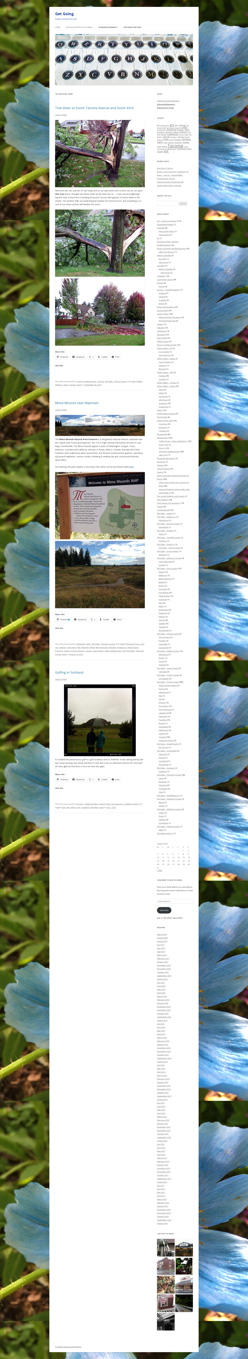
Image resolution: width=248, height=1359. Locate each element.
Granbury (161, 132)
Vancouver (163, 262)
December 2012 (163, 1127)
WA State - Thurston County (103, 644)
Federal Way (164, 596)
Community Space (165, 279)
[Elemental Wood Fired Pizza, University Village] (166, 1285)
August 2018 (162, 938)
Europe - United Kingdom (87, 804)
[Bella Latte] (184, 1285)
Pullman (162, 819)
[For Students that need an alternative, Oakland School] (166, 1266)
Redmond (163, 613)
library (181, 135)
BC (158, 238)
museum (173, 137)
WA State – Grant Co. (166, 544)
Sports (135, 804)
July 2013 (160, 1103)
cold (63, 807)
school (171, 142)
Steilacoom (163, 730)
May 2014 (161, 1068)
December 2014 (163, 1048)
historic (183, 132)
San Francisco (117, 804)
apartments (164, 125)
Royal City (161, 462)
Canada (160, 265)
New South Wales (166, 231)
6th (158, 125)
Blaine (161, 802)
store (164, 146)
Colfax (161, 812)
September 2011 (164, 1178)
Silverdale (163, 644)
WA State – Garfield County (169, 537)
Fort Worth (163, 396)
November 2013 (164, 1089)
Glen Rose (163, 400)
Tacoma (100, 381)
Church (177, 128)
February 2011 (163, 1202)
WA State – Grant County (169, 548)
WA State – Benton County (168, 523)
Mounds (112, 647)
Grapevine (163, 407)
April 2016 (161, 993)
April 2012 (161, 1154)
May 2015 (161, 1030)
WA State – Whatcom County (169, 799)
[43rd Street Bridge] (184, 1303)
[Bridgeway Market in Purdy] (184, 1248)
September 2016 (164, 975)
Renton (162, 616)
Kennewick (163, 527)
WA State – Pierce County (168, 682)
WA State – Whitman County (169, 809)
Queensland (164, 234)
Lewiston (162, 365)
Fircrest (162, 702)
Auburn (162, 572)
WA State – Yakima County (168, 826)
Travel (159, 506)
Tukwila (162, 627)
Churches (163, 424)
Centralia (163, 671)
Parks (88, 644)
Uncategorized (163, 510)
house (163, 134)
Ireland (162, 296)
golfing (73, 807)
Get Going (64, 13)
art (172, 125)
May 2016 (161, 989)
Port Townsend (165, 561)
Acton (161, 389)
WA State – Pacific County (168, 675)
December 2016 (163, 965)
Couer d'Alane (165, 362)
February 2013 (163, 1120)
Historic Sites (104, 804)
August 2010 (162, 1223)
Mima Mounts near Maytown (77, 403)
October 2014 (162, 1055)
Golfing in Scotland (69, 672)
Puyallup (177, 139)
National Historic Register (170, 317)
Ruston (162, 723)
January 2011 (162, 1206)
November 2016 (164, 969)
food (187, 129)
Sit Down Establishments (169, 451)
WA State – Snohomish (167, 751)
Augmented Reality (165, 224)
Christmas (170, 128)
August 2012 (162, 1141)
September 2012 (164, 1137)
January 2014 (162, 1082)
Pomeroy (163, 541)
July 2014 (160, 1065)
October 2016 (162, 972)
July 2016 (160, 982)
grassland (71, 647)
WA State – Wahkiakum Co (168, 795)
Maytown (81, 644)
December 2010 (163, 1209)
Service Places (163, 468)
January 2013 (162, 1123)
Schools (160, 465)
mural (166, 136)
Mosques (163, 427)
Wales (161, 303)
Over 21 (162, 448)
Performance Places (166, 413)
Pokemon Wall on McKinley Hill (170, 182)
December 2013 (163, 1086)
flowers (180, 129)
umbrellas (94, 807)
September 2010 (164, 1220)
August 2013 (162, 1099)
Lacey (161, 778)
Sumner (162, 733)
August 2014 (162, 1061)
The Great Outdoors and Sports (171, 496)
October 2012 (162, 1134)
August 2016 (162, 979)
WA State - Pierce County (115, 381)
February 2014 (163, 1079)
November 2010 (164, 1213)
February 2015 (163, 1041)
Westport (163, 554)
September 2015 (164, 1017)
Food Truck (163, 444)
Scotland (128, 804)
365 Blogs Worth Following (79, 27)
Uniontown (163, 823)
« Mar (159, 870)
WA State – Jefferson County (169, 558)
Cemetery (161, 276)
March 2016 (162, 996)
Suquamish (164, 647)
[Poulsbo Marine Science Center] (166, 1322)
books (159, 128)
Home (57, 27)
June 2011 (161, 1189)
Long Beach (164, 678)
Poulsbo (162, 640)
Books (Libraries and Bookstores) (171, 248)
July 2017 (160, 944)
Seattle (186, 142)
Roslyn (162, 658)
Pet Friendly (162, 417)
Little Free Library (166, 252)
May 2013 (161, 1110)
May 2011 (161, 1192)
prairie (67, 651)
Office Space (162, 341)
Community (161, 130)
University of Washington (166, 149)
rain (78, 807)
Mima (92, 647)
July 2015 (160, 1024)
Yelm (161, 792)
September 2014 (164, 1058)
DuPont (162, 689)
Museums (161, 334)
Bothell (162, 582)
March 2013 (162, 1116)
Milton (161, 606)
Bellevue (162, 575)
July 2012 (160, 1144)
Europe (160, 283)
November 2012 (164, 1130)
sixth (159, 146)
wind (79, 385)
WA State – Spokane (166, 768)
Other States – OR (165, 372)
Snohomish (164, 764)
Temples (162, 431)
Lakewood (172, 134)
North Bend (164, 609)
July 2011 (160, 1185)
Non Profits (162, 338)
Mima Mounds (102, 647)
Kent (161, 603)
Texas (186, 146)
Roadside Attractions (166, 458)
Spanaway (163, 726)
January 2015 (162, 1044)
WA (166, 151)
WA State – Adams (165, 513)
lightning (58, 385)
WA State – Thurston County (169, 775)
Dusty (161, 816)
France (162, 286)
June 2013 (161, 1106)
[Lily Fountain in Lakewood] (166, 1248)
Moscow (162, 369)
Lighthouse (162, 331)
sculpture (178, 142)
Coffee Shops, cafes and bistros (173, 441)
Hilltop (176, 132)
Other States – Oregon (167, 382)
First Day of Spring (165, 168)
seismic (88, 651)
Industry (160, 327)
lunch (186, 134)
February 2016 (163, 1000)
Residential (162, 434)
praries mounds (78, 651)
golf (67, 807)
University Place (184, 148)
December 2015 (163, 1006)
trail (124, 651)
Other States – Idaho (166, 358)
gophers (62, 647)
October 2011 (162, 1175)
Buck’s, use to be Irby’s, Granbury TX (172, 171)
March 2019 (162, 934)
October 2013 (162, 1092)
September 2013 (164, 1096)
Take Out (163, 455)
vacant (160, 151)
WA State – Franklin (165, 530)
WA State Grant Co (165, 833)
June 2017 (161, 948)
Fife (160, 699)
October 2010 (162, 1216)
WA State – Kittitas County (168, 651)
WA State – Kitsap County (168, 634)
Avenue (182, 125)
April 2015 (161, 1034)
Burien (161, 585)
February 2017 (163, 958)
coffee (184, 127)
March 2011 (162, 1199)
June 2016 (161, 986)
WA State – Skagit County (168, 744)
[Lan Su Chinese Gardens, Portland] (184, 1266)
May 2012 (161, 1151)
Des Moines (164, 592)
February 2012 (163, 1161)
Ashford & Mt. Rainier (168, 685)
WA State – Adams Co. (166, 517)
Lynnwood (163, 761)
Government (162, 310)
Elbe (160, 695)
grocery (169, 132)
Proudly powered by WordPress (68, 1347)
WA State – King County (167, 568)
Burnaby (162, 259)
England (162, 293)
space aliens (98, 651)
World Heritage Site (167, 321)
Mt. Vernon (163, 747)
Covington (163, 589)
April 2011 (161, 1196)
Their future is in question (168, 503)
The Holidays (162, 499)
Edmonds (163, 754)
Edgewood (163, 692)
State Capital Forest (113, 651)
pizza (171, 140)
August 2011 (162, 1182)
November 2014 (164, 1051)
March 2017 (162, 955)
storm (65, 385)
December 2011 (163, 1168)
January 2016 (162, 1003)
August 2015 (162, 1020)
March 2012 (162, 1158)
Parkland (163, 716)
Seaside (162, 379)
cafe (164, 128)
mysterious (122, 647)
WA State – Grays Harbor (168, 551)
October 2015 (162, 1013)
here (132, 466)
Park (166, 139)
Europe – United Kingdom (168, 290)
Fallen (139, 381)
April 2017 (161, 951)
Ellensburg (163, 654)
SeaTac (162, 620)
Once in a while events (86, 381)
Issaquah (163, 599)
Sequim (162, 565)
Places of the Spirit (165, 420)
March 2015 (162, 1037)
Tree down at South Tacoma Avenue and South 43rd (94, 108)
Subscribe (164, 910)
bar (187, 125)
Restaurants (162, 437)
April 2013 (161, 1113)
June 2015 (161, 1027)
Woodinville (164, 630)
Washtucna (164, 520)
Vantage (162, 665)
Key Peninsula (165, 709)
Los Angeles (164, 351)
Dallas (161, 393)
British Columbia (164, 255)
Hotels (160, 324)
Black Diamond (165, 579)
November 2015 (164, 1010)
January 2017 (162, 962)
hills (78, 647)
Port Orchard (164, 637)
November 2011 (164, 1172)
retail (165, 142)
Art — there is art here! (167, 221)
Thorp (161, 661)
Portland (162, 376)
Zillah (161, 830)
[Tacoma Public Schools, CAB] (166, 1303)
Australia (161, 228)
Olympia (180, 137)
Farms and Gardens (165, 307)
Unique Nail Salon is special (169, 185)
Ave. (176, 125)
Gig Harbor (163, 706)
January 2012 (162, 1165)
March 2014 (162, 1075)
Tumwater (163, 788)
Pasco (161, 534)
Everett (162, 757)
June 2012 (161, 1147)
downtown (172, 129)
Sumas (162, 806)
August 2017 (162, 941)
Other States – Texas (166, 386)
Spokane (163, 771)
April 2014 (161, 1072)
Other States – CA (164, 348)
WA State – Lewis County (167, 668)
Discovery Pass (133, 644)
